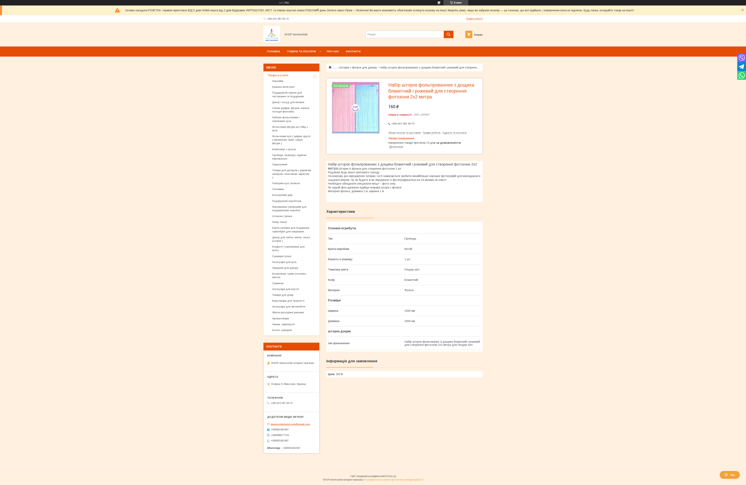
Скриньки (277, 283)
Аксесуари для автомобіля (288, 306)
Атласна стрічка (282, 216)
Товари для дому (283, 294)
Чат (732, 474)
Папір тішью (279, 222)
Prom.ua (391, 476)
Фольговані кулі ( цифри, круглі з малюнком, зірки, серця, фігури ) (291, 140)
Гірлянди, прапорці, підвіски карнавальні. (289, 157)
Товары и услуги (277, 75)
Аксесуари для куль (284, 262)
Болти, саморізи (282, 330)
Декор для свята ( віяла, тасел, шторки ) (291, 239)
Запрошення (279, 164)
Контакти (353, 51)
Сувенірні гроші (281, 256)
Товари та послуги (301, 51)
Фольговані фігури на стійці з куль (290, 128)
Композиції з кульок (284, 149)
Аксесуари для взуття (285, 289)
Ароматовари (280, 318)
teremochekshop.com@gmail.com (290, 424)
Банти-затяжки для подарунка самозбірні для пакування (290, 229)
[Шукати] (448, 34)
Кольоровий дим (282, 194)
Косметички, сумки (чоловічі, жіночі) (289, 275)
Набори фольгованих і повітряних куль (286, 119)
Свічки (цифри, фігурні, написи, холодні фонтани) (291, 110)
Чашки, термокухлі (283, 324)
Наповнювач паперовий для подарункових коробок (289, 208)
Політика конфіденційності (408, 479)
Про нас (333, 51)
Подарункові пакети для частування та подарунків (288, 94)
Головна (273, 51)
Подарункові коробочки (286, 201)
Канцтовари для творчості (288, 300)
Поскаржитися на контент (378, 479)
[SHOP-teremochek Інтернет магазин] (271, 41)
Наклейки (277, 81)
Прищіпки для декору (285, 267)
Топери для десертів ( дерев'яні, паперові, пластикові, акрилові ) (292, 174)
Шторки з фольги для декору (358, 67)
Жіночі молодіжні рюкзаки (288, 312)
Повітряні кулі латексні (286, 183)
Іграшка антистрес (283, 86)
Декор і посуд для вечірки (288, 102)
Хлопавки (278, 189)
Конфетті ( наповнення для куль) (288, 248)
